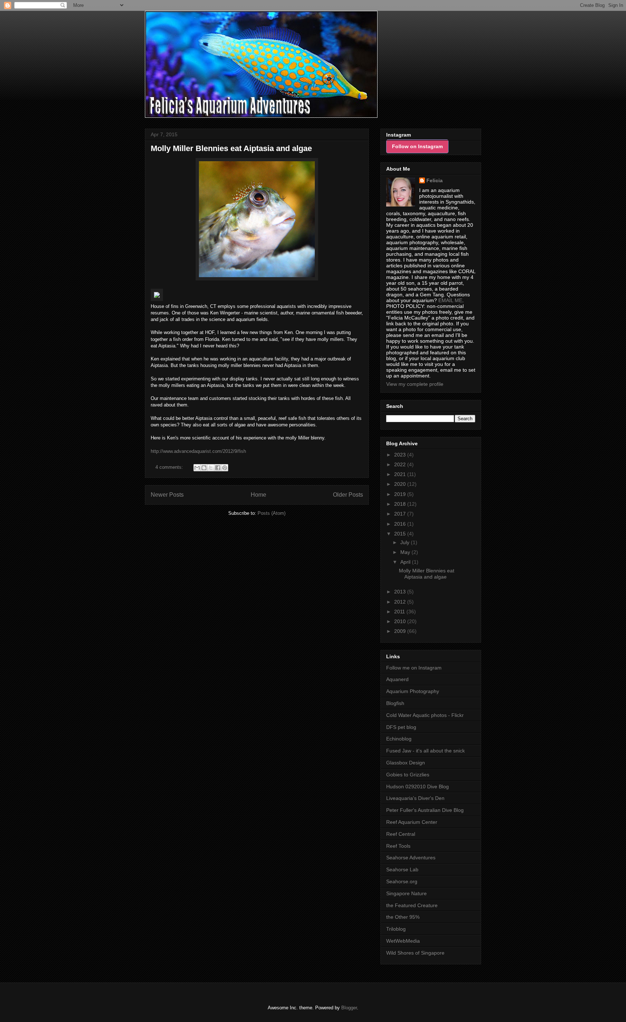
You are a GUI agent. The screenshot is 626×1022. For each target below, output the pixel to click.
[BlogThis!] (204, 467)
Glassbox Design (405, 763)
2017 (400, 514)
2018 (400, 504)
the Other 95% (403, 917)
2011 (400, 611)
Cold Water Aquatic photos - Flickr (425, 715)
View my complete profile (414, 384)
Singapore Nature (406, 893)
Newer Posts (167, 495)
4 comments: (169, 467)
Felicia (434, 180)
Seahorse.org (401, 881)
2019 (400, 494)
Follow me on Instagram (414, 668)
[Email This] (197, 467)
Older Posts (348, 495)
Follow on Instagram (417, 146)
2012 (400, 602)
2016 (400, 524)
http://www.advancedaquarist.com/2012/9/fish (198, 451)
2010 (400, 621)
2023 (400, 455)
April (406, 562)
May (406, 552)
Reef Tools (398, 846)
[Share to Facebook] (217, 467)
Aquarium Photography (412, 691)
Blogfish (395, 703)
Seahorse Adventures (410, 857)
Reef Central (400, 834)
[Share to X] (210, 467)
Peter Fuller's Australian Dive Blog (425, 810)
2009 (400, 631)
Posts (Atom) (271, 513)
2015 (400, 534)
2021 (400, 474)
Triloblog (396, 929)
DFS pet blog (401, 727)
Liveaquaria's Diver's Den (415, 798)
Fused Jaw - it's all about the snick (425, 751)
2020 (400, 484)
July (405, 542)
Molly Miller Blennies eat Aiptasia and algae (231, 148)
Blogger (349, 1007)
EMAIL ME (450, 300)
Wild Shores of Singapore (415, 953)
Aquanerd (397, 679)
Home (258, 495)
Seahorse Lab (402, 869)
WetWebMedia (403, 941)
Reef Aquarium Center (411, 822)
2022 (400, 464)
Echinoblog (399, 739)
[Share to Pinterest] (224, 467)
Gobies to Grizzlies (407, 774)
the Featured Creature (412, 905)
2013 (400, 592)
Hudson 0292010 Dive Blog (417, 786)
